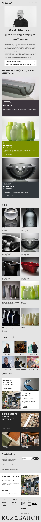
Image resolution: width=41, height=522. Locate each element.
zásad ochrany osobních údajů (28, 461)
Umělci (3, 504)
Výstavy (3, 499)
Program (4, 502)
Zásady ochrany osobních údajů (25, 513)
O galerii (4, 505)
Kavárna (14, 502)
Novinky (4, 500)
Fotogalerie (14, 499)
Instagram (4, 470)
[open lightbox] (11, 217)
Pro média (14, 500)
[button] (37, 3)
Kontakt (14, 504)
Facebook (11, 470)
